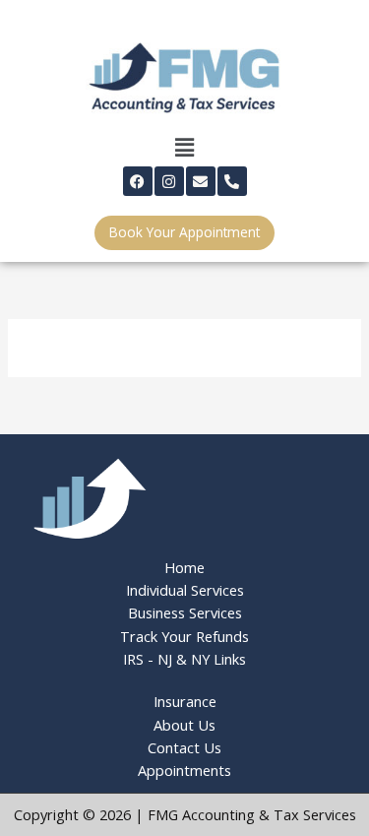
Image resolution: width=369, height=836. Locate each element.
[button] (184, 147)
